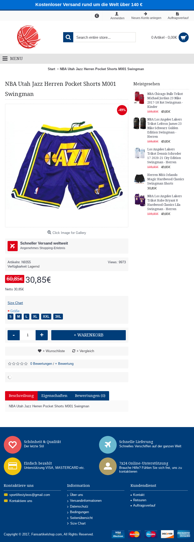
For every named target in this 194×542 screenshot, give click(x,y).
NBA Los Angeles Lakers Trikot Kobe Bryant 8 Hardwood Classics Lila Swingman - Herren (164, 202)
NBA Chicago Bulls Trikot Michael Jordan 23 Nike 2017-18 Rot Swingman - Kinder (165, 100)
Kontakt (138, 495)
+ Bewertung (64, 364)
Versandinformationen (86, 501)
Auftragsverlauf (144, 505)
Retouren (139, 500)
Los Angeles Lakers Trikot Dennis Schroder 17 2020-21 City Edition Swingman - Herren (164, 156)
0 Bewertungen (41, 364)
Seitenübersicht (81, 518)
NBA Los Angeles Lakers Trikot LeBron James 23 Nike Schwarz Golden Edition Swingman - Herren (164, 128)
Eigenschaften (54, 395)
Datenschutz (79, 506)
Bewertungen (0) (90, 395)
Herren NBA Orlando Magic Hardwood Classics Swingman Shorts (165, 179)
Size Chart (15, 303)
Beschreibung (21, 395)
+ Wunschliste (54, 351)
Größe (14, 311)
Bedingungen (79, 512)
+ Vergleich (85, 351)
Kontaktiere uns (20, 501)
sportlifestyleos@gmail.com (29, 495)
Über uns (76, 495)
